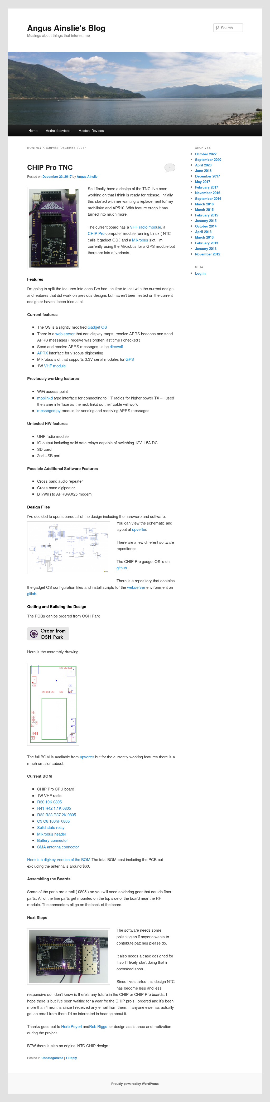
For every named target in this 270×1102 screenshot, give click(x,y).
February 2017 (206, 187)
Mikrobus (140, 240)
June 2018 (203, 170)
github (122, 567)
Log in (200, 273)
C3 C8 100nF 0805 (53, 821)
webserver (136, 587)
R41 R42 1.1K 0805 (54, 808)
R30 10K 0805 (49, 801)
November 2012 (207, 253)
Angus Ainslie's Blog (66, 27)
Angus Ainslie (87, 176)
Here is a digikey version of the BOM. (59, 859)
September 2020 (208, 159)
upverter (139, 529)
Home (32, 130)
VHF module (55, 365)
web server (65, 333)
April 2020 (203, 164)
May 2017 (202, 181)
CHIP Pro (96, 233)
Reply (71, 1057)
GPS (129, 359)
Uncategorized (52, 1057)
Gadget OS (97, 327)
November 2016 (207, 192)
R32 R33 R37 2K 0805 (56, 814)
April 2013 (203, 231)
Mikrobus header (51, 834)
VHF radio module (145, 227)
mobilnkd (45, 398)
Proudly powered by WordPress (135, 1083)
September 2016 (208, 198)
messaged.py (49, 410)
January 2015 (205, 220)
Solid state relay (51, 827)
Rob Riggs (98, 1026)
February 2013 (206, 242)
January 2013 (205, 248)
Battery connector (52, 840)
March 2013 (204, 237)
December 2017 (207, 176)
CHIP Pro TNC (50, 167)
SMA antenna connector (58, 846)
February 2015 (206, 215)
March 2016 (204, 203)
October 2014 (205, 226)
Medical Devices (91, 130)
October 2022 (205, 153)
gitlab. (32, 593)
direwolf (116, 346)
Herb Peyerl (71, 1026)
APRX (42, 352)
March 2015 (204, 209)
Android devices (58, 130)
